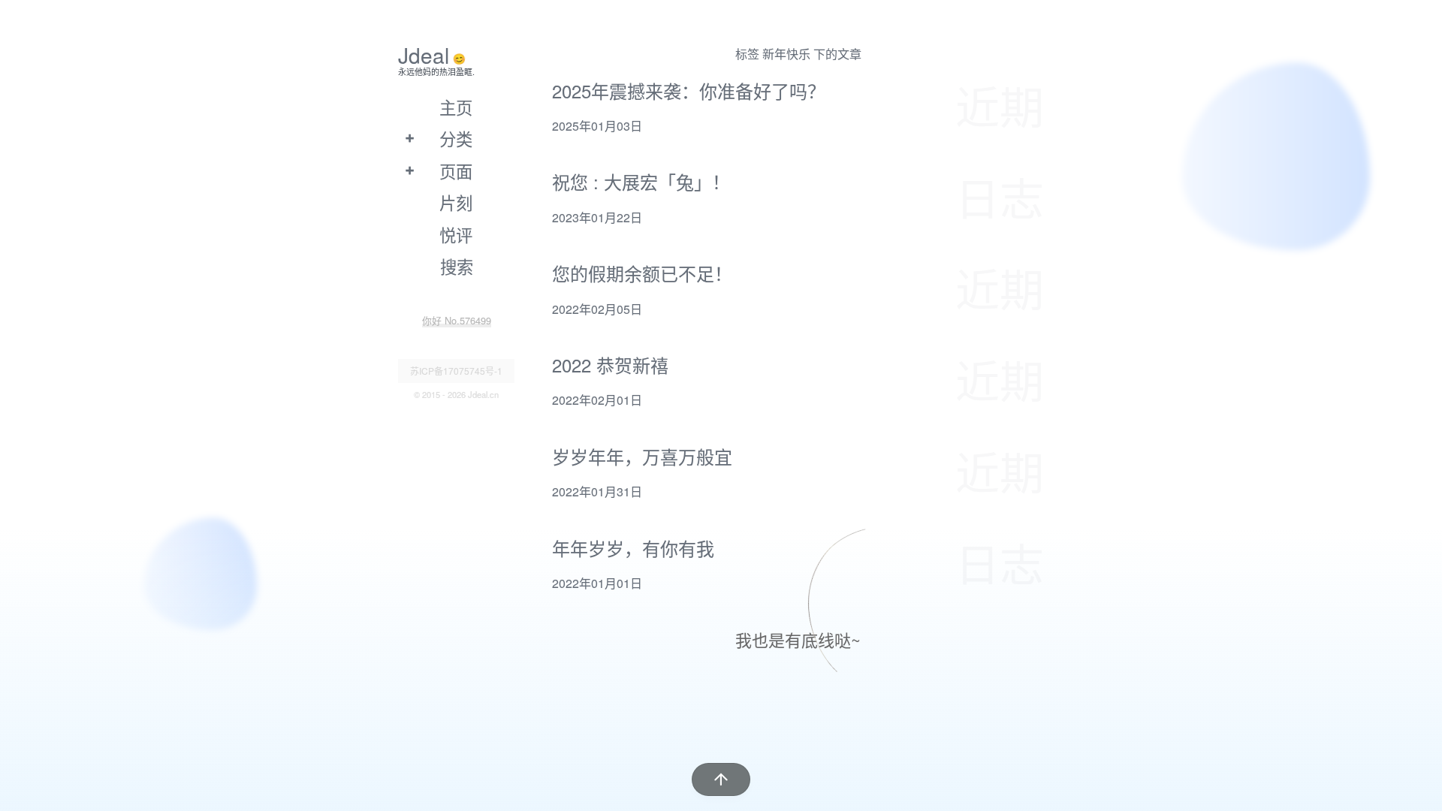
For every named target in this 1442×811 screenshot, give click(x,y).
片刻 (455, 202)
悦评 (455, 234)
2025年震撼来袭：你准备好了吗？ (688, 90)
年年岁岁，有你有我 (633, 548)
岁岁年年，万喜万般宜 (642, 456)
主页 (455, 107)
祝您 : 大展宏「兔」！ (641, 181)
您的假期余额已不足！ (642, 273)
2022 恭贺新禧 (610, 364)
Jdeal (423, 55)
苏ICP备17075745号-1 (456, 370)
